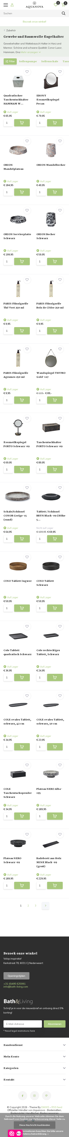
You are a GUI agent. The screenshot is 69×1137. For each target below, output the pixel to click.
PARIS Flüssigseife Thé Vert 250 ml (15, 306)
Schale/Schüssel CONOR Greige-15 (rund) (15, 516)
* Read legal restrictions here (19, 1030)
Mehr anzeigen (29, 52)
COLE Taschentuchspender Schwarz (17, 793)
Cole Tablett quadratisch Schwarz (17, 652)
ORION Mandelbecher (50, 165)
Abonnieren (54, 1023)
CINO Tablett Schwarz (45, 583)
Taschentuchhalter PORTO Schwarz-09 (49, 444)
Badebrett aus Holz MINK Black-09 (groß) (48, 862)
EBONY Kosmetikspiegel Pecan (47, 100)
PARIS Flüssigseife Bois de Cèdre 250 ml (50, 306)
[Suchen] (64, 13)
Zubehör (11, 30)
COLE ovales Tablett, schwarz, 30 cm (50, 722)
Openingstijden (16, 975)
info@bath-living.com (15, 986)
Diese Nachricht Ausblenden (34, 1125)
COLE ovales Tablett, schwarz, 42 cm (17, 722)
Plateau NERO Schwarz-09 (12, 860)
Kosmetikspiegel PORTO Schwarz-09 (16, 444)
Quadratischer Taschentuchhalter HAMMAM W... (15, 100)
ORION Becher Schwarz (45, 236)
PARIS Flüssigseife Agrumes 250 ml (15, 375)
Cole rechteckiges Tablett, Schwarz (48, 652)
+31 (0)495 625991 (14, 983)
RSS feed (57, 1107)
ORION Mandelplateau (13, 167)
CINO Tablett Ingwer (17, 581)
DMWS (45, 1107)
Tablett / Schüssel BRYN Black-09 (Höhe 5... (50, 516)
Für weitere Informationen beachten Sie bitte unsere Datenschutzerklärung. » (35, 1132)
